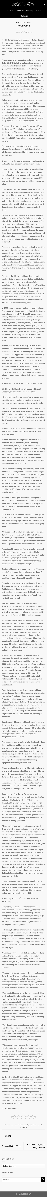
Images (21, 11)
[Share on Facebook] (17, 1117)
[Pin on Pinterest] (30, 1117)
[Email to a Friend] (25, 1117)
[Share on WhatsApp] (13, 1117)
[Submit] (43, 1179)
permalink (23, 1127)
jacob (32, 32)
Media (38, 11)
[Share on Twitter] (21, 1117)
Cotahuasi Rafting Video (11, 1146)
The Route (10, 11)
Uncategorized (25, 22)
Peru (17, 22)
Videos (29, 11)
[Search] (44, 4)
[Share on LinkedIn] (34, 1117)
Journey (24, 16)
